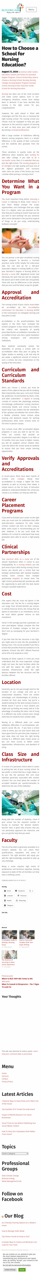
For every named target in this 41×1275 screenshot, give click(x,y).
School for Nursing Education (13, 88)
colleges (20, 479)
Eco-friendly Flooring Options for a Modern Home (19, 1224)
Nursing (26, 80)
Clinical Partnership (24, 77)
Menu (31, 9)
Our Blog (14, 1216)
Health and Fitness (18, 75)
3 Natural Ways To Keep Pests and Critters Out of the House (20, 1102)
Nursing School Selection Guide (21, 86)
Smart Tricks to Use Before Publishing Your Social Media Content (19, 1124)
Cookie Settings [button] (10, 1270)
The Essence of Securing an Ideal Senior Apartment (8, 962)
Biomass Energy (8, 1178)
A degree (26, 399)
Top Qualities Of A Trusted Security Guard (18, 1109)
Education (6, 75)
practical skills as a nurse (17, 559)
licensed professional (20, 130)
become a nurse (8, 274)
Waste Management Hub (11, 1181)
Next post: (20, 984)
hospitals (16, 578)
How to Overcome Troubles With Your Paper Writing (26, 942)
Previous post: (17, 977)
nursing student (25, 565)
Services (5, 1076)
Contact (5, 1079)
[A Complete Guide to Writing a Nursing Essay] (9, 934)
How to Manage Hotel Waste (13, 1231)
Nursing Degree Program (19, 83)
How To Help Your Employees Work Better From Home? (18, 1132)
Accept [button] (22, 1270)
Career (35, 72)
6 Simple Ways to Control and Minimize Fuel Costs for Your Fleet (19, 1243)
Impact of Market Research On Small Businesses (17, 1116)
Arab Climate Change (10, 1176)
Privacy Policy (7, 1082)
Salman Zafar (26, 72)
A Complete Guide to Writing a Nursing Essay (9, 942)
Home (4, 1073)
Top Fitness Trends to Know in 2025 (15, 1236)
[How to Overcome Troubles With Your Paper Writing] (27, 934)
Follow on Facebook (12, 1196)
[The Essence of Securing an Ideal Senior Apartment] (9, 954)
